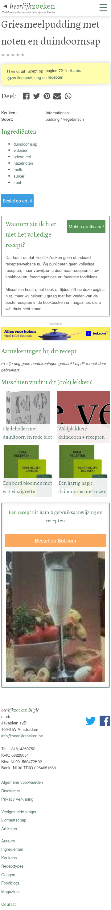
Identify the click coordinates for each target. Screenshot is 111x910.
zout (17, 182)
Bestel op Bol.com (55, 540)
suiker (19, 176)
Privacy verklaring (17, 799)
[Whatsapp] (68, 94)
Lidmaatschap (13, 820)
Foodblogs (10, 883)
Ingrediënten (12, 849)
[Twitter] (36, 94)
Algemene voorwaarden (22, 782)
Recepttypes (12, 866)
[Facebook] (26, 94)
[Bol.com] (55, 339)
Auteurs (8, 841)
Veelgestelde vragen (19, 811)
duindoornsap (25, 144)
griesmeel (22, 156)
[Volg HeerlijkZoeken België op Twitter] (90, 721)
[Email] (57, 94)
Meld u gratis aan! (86, 226)
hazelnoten (23, 163)
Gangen (8, 874)
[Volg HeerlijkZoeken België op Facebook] (105, 721)
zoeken (32, 5)
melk (18, 169)
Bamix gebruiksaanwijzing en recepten (44, 74)
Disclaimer (10, 791)
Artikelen (9, 828)
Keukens (9, 858)
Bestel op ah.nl (17, 201)
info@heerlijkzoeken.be (22, 736)
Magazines (11, 891)
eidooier (20, 150)
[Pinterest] (46, 94)
